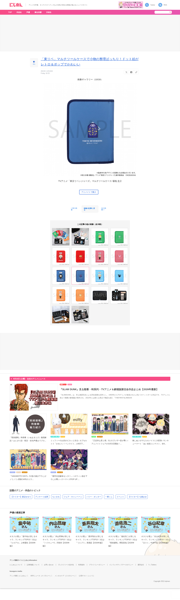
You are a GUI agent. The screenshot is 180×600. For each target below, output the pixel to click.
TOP (10, 12)
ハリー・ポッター (93, 497)
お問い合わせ (49, 565)
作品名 (19, 12)
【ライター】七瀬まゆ (137, 497)
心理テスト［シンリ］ (87, 576)
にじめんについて (16, 565)
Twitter (152, 5)
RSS (165, 5)
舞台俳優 (38, 12)
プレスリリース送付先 (66, 565)
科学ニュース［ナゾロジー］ (41, 576)
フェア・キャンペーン (73, 497)
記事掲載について (33, 565)
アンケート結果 (41, 497)
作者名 (48, 12)
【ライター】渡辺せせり (21, 497)
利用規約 (81, 565)
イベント (120, 497)
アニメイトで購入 (88, 192)
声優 (28, 12)
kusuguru (13, 571)
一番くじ (109, 497)
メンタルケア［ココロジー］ (65, 576)
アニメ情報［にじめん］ (18, 576)
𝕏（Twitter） (152, 565)
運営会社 (141, 565)
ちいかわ (56, 497)
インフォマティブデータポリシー (121, 565)
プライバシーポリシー (97, 565)
